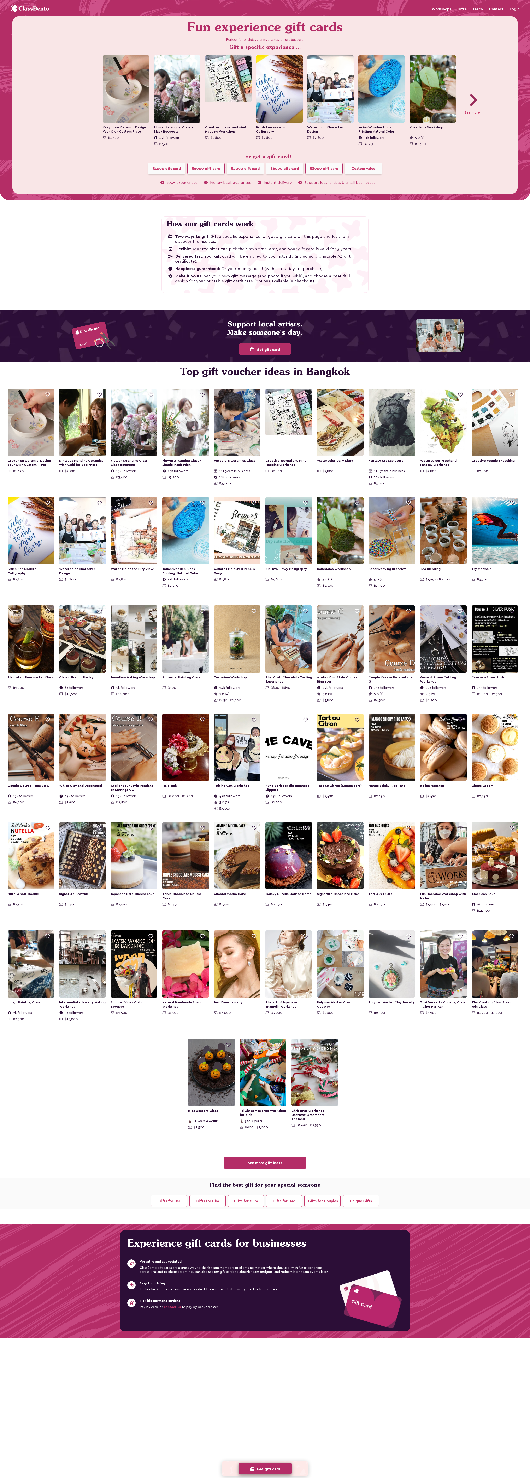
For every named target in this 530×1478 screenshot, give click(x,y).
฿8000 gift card (324, 168)
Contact (496, 9)
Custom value (363, 168)
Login (514, 9)
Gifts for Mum (246, 1201)
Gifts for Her (169, 1201)
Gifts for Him (207, 1201)
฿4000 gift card (245, 168)
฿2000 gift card (206, 168)
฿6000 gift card (284, 168)
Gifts (461, 9)
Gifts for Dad (284, 1201)
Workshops (441, 9)
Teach (477, 9)
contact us (172, 1307)
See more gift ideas (265, 1163)
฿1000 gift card (167, 168)
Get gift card (265, 349)
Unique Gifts (361, 1201)
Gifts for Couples (323, 1201)
